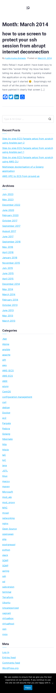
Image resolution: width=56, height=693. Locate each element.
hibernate (7, 439)
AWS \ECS (8, 370)
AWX (4, 381)
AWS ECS (7, 375)
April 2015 (8, 278)
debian (6, 407)
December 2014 (11, 284)
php (4, 539)
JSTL (5, 470)
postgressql (8, 544)
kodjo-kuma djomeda (15, 58)
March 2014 (8, 294)
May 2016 (7, 247)
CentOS (6, 391)
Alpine (5, 344)
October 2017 (9, 220)
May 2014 (7, 289)
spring (5, 570)
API (4, 359)
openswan (7, 534)
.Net (4, 338)
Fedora (6, 428)
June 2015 (8, 273)
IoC (4, 460)
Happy (28, 687)
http (4, 444)
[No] (52, 683)
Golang (6, 433)
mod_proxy (8, 502)
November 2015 (11, 262)
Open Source (9, 528)
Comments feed (11, 662)
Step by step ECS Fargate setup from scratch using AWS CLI (27, 159)
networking (8, 518)
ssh (4, 576)
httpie (5, 449)
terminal (6, 592)
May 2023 (7, 199)
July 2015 (7, 268)
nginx (5, 523)
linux (4, 476)
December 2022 (11, 204)
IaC (4, 454)
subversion (8, 586)
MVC (4, 507)
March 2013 (8, 320)
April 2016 (8, 252)
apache (6, 354)
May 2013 (7, 315)
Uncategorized (10, 607)
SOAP (5, 560)
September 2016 (11, 241)
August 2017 (9, 231)
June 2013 (8, 310)
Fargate (6, 423)
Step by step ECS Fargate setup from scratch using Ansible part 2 (27, 140)
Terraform (7, 597)
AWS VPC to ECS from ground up (21, 176)
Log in (5, 652)
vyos (5, 634)
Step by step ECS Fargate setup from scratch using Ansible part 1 (27, 150)
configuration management (17, 396)
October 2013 (10, 305)
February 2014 (10, 299)
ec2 (4, 418)
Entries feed (9, 657)
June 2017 (7, 236)
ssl (3, 581)
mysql (5, 512)
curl (4, 402)
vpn (4, 628)
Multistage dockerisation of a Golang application (23, 168)
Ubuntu (6, 602)
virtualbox (8, 618)
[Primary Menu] (28, 8)
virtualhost (8, 623)
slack (5, 555)
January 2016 (9, 257)
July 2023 (7, 194)
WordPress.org (10, 668)
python (6, 549)
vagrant (6, 613)
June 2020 (8, 210)
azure (5, 386)
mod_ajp (7, 497)
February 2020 (10, 215)
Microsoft (7, 491)
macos (6, 481)
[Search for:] (28, 119)
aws (4, 365)
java (4, 465)
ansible (6, 349)
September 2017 (11, 225)
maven (6, 486)
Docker (6, 412)
